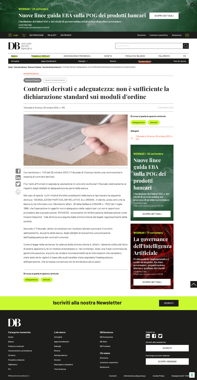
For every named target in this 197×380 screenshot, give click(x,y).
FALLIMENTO (164, 56)
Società (11, 355)
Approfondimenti (48, 61)
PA (184, 56)
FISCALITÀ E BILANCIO (135, 56)
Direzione (141, 35)
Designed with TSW (180, 376)
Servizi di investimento (52, 67)
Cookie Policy (158, 376)
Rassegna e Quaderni (63, 364)
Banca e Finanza (34, 67)
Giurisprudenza (144, 61)
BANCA (14, 56)
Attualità (15, 61)
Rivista (113, 61)
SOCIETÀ (108, 56)
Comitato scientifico (159, 35)
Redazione (176, 35)
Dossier (57, 360)
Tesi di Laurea (179, 61)
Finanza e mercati (16, 346)
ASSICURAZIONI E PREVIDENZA (77, 56)
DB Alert (52, 35)
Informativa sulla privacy (135, 376)
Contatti (113, 376)
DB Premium (66, 35)
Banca (11, 341)
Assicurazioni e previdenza (20, 351)
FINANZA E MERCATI (40, 56)
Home (10, 67)
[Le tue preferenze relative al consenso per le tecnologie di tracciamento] (192, 375)
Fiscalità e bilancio (16, 360)
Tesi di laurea (60, 369)
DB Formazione (37, 35)
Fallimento (12, 364)
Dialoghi (81, 61)
